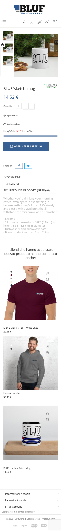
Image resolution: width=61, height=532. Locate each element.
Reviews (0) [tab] (11, 184)
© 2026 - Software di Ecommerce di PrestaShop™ (30, 518)
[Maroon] (11, 275)
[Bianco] (11, 345)
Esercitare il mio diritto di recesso (18, 511)
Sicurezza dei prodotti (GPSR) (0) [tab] (27, 190)
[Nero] (11, 272)
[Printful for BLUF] (50, 86)
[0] (38, 21)
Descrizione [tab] (12, 177)
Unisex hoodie (11, 393)
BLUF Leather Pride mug (17, 468)
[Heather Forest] (11, 349)
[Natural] (11, 282)
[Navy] (11, 285)
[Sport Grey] (11, 278)
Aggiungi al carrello (28, 146)
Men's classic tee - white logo (20, 327)
